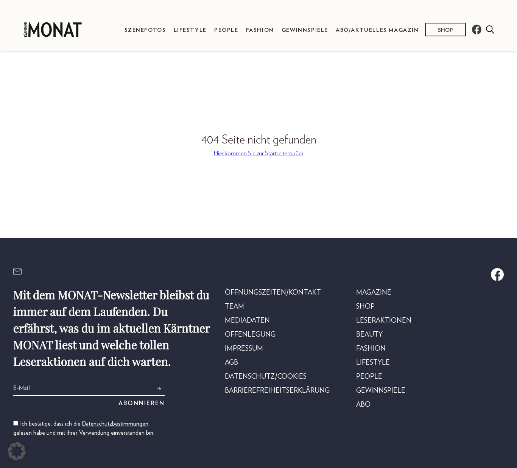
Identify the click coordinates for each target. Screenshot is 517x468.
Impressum (244, 348)
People (226, 30)
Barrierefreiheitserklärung (277, 390)
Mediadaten (247, 320)
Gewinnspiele (305, 30)
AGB (231, 362)
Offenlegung (250, 334)
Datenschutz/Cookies (266, 376)
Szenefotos (145, 30)
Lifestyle (190, 30)
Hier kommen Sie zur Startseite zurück (259, 153)
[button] (16, 451)
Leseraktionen (383, 320)
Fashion (260, 30)
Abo (363, 404)
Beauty (369, 334)
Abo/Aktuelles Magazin (377, 30)
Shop (445, 30)
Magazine (373, 292)
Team (234, 306)
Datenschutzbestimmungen (115, 424)
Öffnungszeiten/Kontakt (273, 292)
